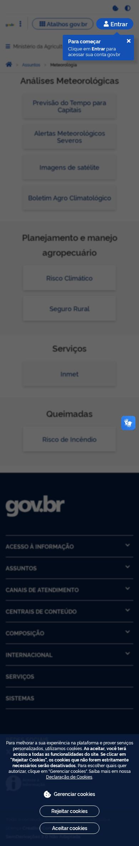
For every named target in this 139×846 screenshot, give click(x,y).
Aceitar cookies (69, 827)
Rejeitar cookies (69, 810)
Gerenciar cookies (74, 793)
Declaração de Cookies (69, 777)
